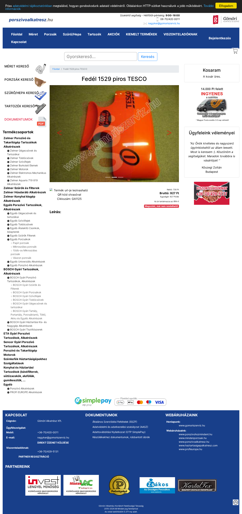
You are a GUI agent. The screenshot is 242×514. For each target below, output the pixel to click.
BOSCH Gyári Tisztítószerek (26, 329)
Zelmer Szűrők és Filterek (21, 188)
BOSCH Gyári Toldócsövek (28, 299)
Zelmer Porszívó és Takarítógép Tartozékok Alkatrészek (20, 142)
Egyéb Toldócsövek (21, 224)
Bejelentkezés (220, 38)
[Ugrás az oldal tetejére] (235, 502)
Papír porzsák (21, 242)
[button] (59, 133)
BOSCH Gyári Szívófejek (27, 296)
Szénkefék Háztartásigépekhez (25, 359)
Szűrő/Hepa (72, 34)
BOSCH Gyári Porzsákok (27, 292)
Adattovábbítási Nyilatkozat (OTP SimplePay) (118, 431)
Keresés (147, 57)
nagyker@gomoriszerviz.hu (164, 23)
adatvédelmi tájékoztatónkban (32, 6)
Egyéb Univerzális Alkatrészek (27, 261)
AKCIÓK (114, 34)
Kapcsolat (19, 42)
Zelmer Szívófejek (20, 161)
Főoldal (16, 34)
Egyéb (8, 384)
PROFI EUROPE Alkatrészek (26, 392)
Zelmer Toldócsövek (21, 157)
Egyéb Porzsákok (20, 239)
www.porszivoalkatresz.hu (194, 441)
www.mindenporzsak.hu (193, 437)
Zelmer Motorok (19, 169)
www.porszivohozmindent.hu (195, 434)
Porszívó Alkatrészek (22, 388)
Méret (33, 34)
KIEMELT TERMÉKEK (141, 34)
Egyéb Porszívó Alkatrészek (26, 265)
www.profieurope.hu (190, 449)
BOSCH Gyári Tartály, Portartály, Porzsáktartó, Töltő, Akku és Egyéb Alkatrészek (28, 314)
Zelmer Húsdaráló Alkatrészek (25, 192)
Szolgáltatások (14, 363)
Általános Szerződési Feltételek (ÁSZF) (114, 421)
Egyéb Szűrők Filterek (23, 235)
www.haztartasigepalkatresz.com (198, 445)
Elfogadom (226, 5)
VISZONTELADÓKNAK (180, 34)
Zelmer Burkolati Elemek (24, 165)
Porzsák (50, 34)
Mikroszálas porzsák (25, 246)
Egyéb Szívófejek (20, 220)
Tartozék (94, 34)
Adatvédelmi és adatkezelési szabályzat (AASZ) (120, 426)
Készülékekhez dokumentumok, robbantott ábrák (121, 437)
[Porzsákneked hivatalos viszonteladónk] (119, 485)
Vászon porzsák (22, 257)
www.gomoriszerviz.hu (192, 425)
